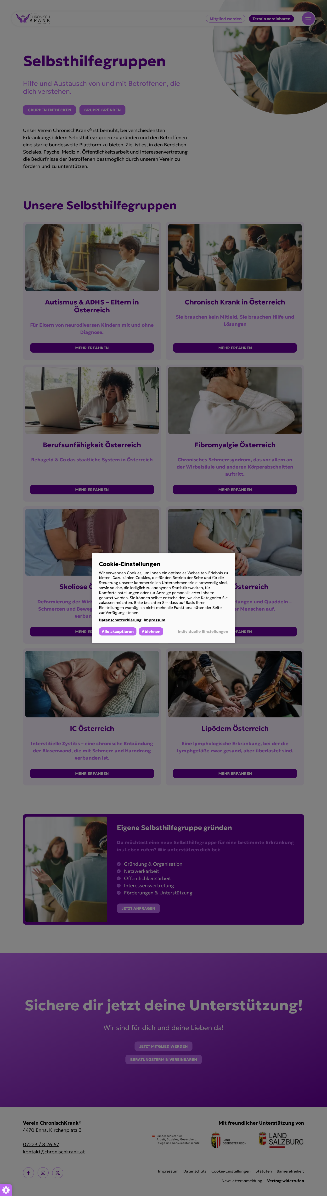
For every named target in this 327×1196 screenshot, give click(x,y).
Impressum (154, 620)
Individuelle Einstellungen (203, 631)
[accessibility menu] (6, 1190)
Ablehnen (151, 631)
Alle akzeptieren (118, 631)
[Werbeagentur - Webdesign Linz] (324, 1188)
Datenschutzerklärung (120, 620)
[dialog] (163, 598)
